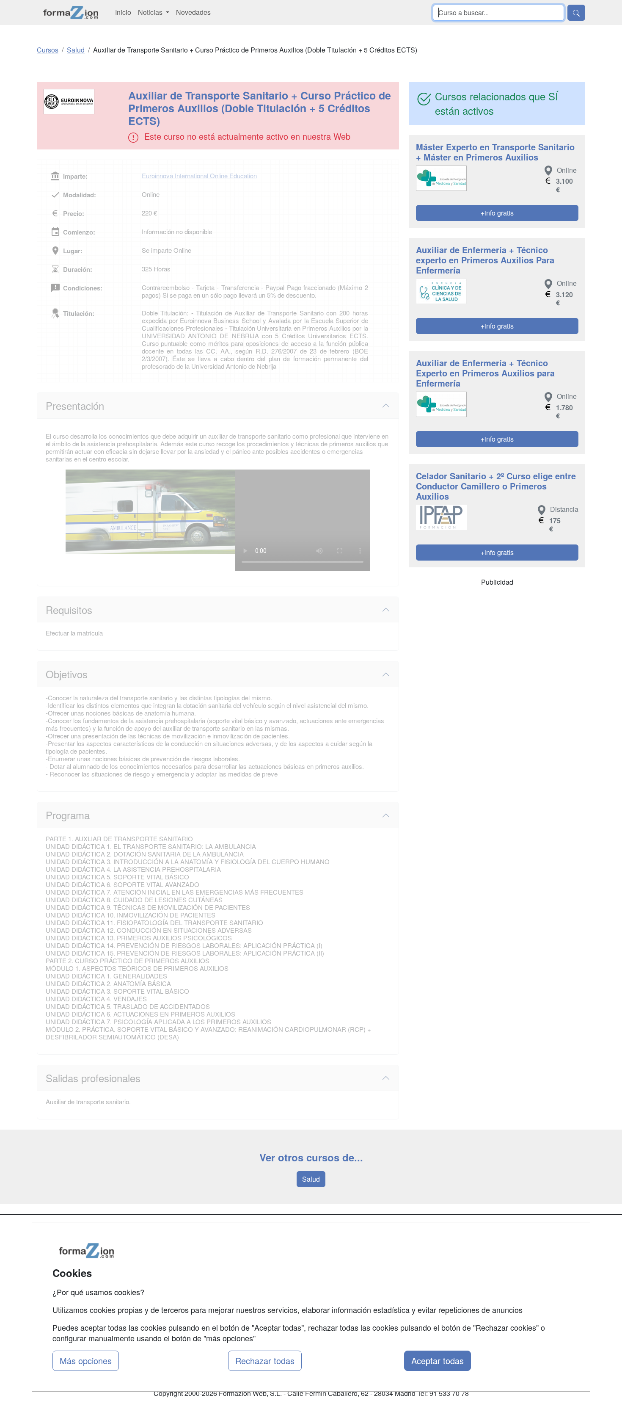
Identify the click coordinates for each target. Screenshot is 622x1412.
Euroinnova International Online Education (199, 175)
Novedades (193, 12)
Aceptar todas (437, 1360)
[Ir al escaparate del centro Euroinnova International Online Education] (83, 101)
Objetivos (67, 673)
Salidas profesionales (93, 1077)
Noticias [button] (151, 12)
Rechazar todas (264, 1360)
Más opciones (86, 1360)
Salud (311, 1179)
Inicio (123, 12)
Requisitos (69, 609)
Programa (68, 814)
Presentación (75, 405)
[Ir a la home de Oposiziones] (71, 12)
